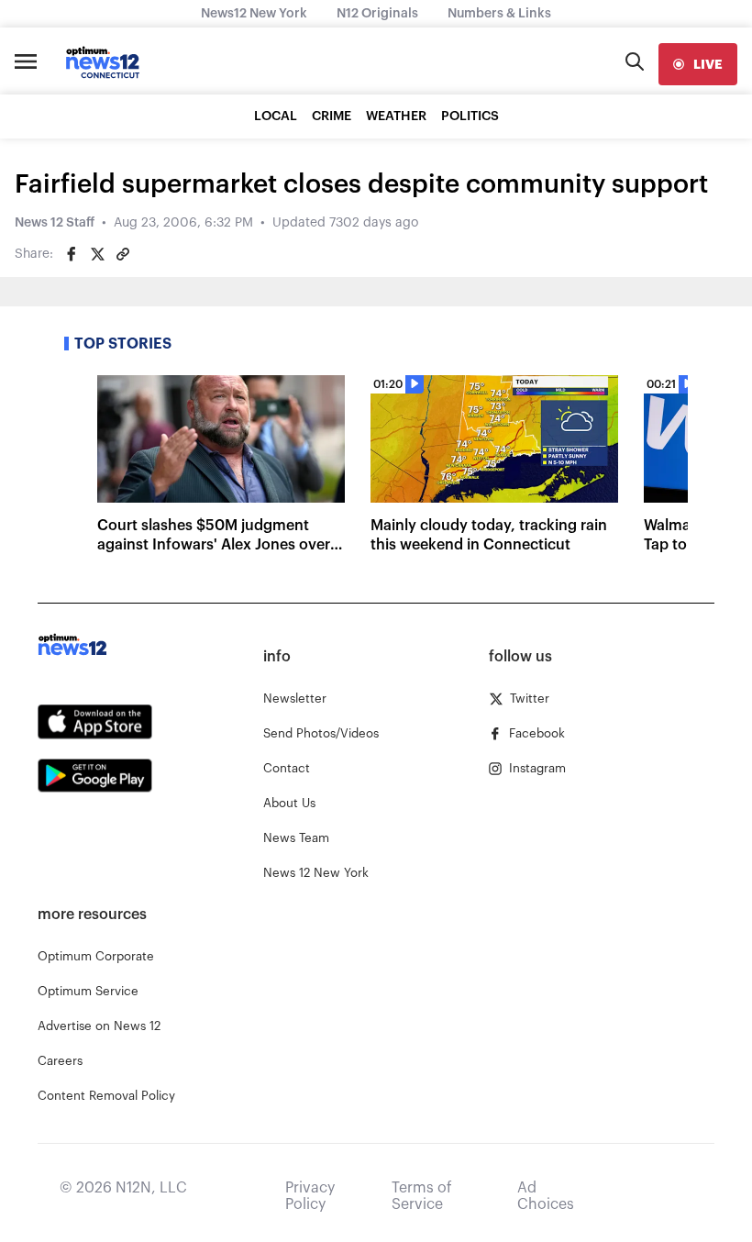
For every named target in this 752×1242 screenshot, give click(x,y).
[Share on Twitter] (97, 254)
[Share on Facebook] (71, 254)
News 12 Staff (54, 222)
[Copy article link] (123, 254)
